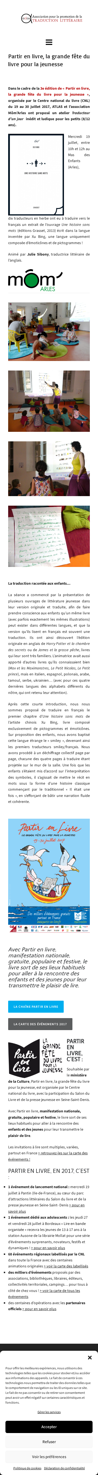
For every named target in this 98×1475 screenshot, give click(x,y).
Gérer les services (49, 1412)
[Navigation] (49, 42)
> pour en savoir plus (48, 1248)
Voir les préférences (49, 1456)
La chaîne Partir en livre (36, 1006)
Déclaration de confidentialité (64, 1468)
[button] (90, 1357)
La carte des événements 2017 (40, 1024)
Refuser (49, 1441)
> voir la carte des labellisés (66, 1266)
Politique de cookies (27, 1468)
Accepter (49, 1427)
